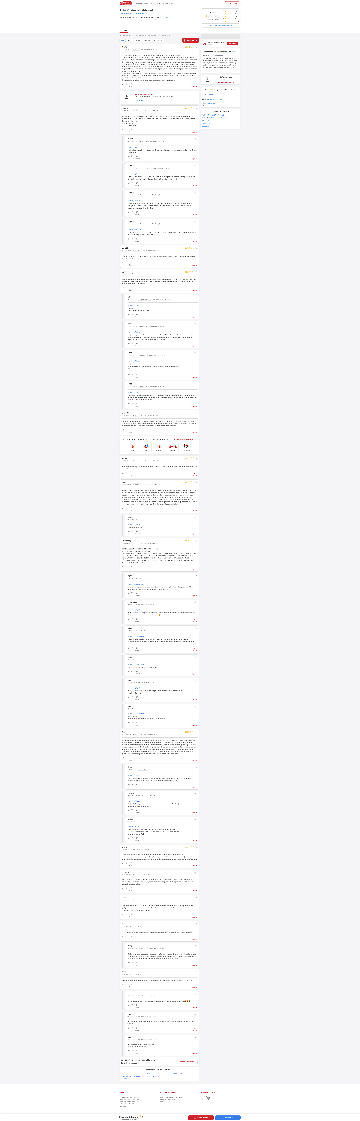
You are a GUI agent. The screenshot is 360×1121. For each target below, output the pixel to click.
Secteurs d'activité (155, 3)
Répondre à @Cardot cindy (136, 584)
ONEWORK (206, 124)
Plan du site (123, 1106)
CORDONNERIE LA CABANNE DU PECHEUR (133, 1077)
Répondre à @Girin (133, 775)
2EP (148, 1073)
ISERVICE (124, 1073)
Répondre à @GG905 (134, 361)
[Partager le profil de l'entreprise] (238, 36)
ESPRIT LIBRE (178, 1073)
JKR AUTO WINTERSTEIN (216, 99)
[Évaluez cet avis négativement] (126, 85)
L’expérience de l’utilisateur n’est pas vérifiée (220, 25)
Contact (162, 1102)
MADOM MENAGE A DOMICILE (213, 115)
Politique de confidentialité (127, 1104)
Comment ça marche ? (225, 82)
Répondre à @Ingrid (134, 610)
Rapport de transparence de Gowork (171, 1097)
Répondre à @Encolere (134, 147)
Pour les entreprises (232, 3)
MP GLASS (206, 121)
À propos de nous (168, 3)
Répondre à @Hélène (134, 801)
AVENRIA (210, 94)
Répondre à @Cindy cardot (136, 636)
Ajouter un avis (192, 40)
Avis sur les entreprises (141, 3)
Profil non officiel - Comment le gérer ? (134, 13)
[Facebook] (203, 1098)
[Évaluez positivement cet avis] (123, 85)
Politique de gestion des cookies (129, 1102)
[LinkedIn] (208, 1098)
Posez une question (187, 1061)
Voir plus (167, 17)
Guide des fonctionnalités (167, 1099)
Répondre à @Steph (134, 524)
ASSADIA (205, 126)
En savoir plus (138, 100)
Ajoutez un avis (202, 1117)
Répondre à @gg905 (134, 305)
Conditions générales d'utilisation (129, 1097)
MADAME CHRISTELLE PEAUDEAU (214, 118)
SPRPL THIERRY (153, 1076)
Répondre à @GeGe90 (134, 200)
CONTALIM (211, 104)
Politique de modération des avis (129, 1099)
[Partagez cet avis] (196, 47)
